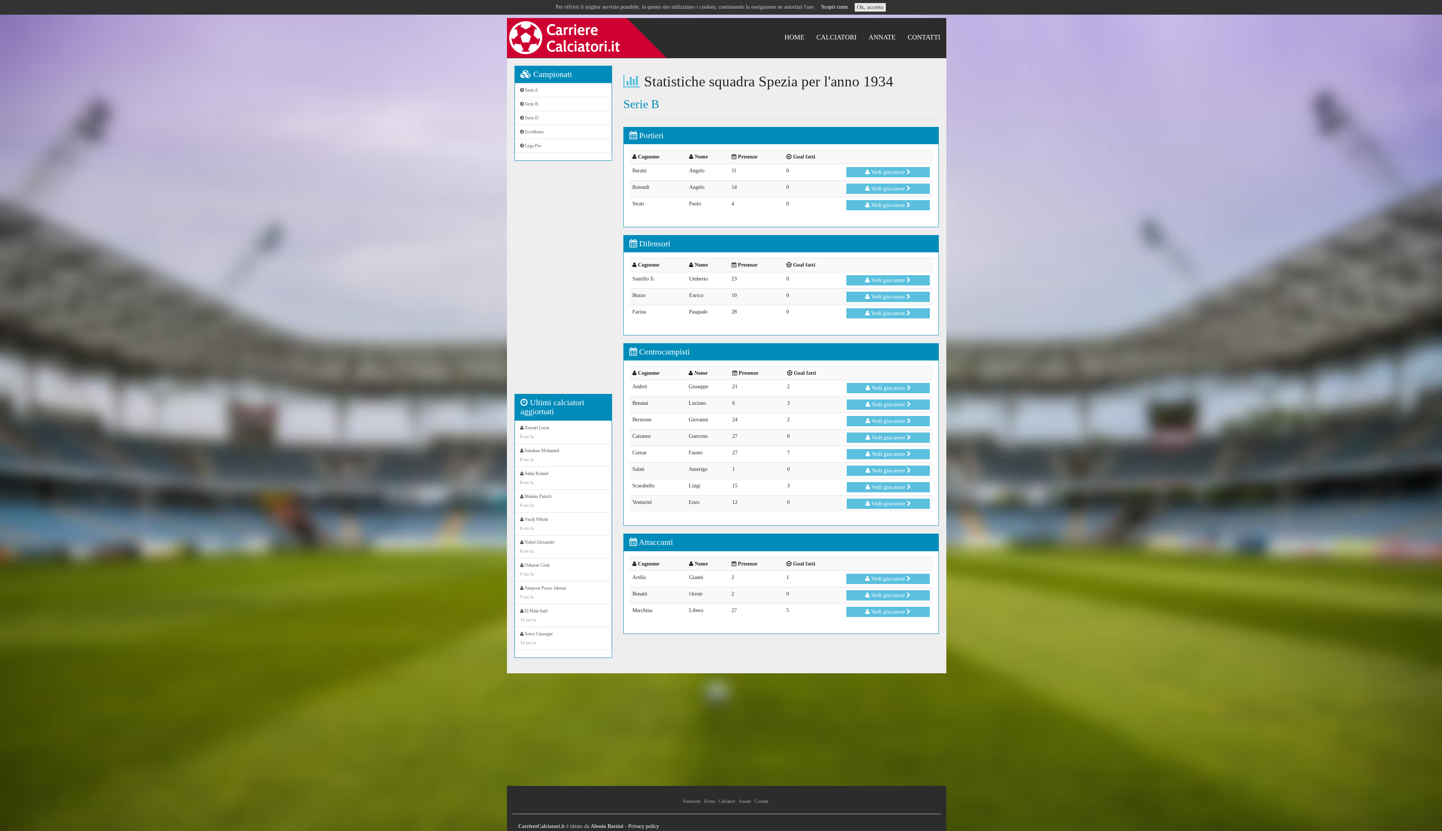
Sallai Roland (534, 478)
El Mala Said (534, 615)
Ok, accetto (870, 7)
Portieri (650, 135)
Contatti (924, 37)
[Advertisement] (563, 281)
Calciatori (836, 37)
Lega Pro (532, 145)
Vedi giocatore (888, 172)
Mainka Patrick (536, 501)
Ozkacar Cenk (535, 570)
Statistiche (692, 801)
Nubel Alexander (537, 547)
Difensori (653, 243)
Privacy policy (643, 826)
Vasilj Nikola (534, 524)
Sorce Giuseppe (536, 638)
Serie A (531, 90)
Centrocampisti (663, 351)
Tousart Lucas (534, 432)
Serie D (531, 118)
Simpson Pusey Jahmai (543, 592)
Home (794, 37)
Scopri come (834, 7)
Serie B (531, 104)
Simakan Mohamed (539, 455)
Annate (882, 37)
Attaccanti (655, 542)
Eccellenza (533, 131)
